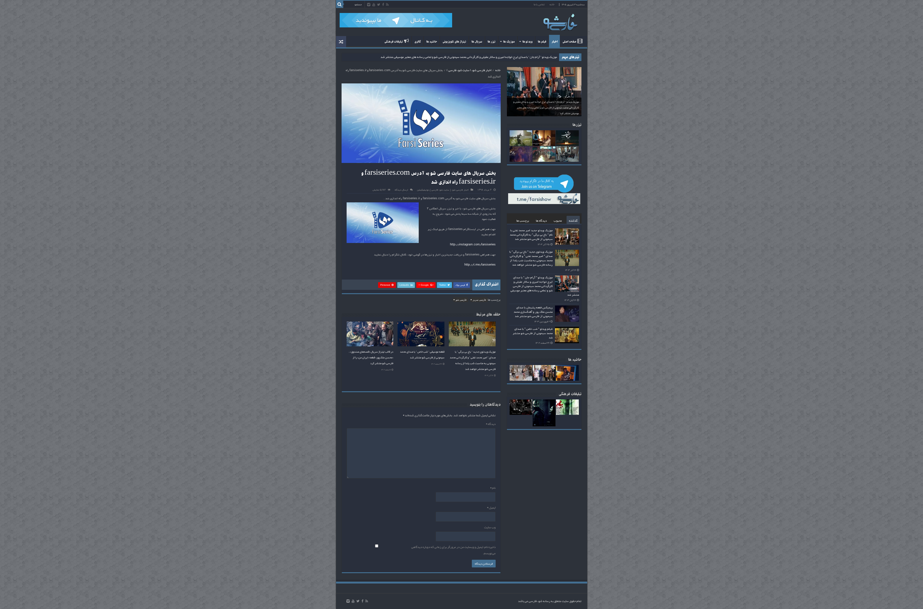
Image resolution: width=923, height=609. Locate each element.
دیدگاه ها (541, 221)
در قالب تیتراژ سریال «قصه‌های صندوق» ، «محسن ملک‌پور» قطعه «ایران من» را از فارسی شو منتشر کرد (371, 357)
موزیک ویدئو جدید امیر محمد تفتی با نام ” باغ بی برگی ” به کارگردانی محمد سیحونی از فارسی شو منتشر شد (531, 235)
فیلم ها (542, 42)
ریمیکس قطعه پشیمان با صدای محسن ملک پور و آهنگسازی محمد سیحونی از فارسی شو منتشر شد (498, 57)
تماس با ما (539, 4)
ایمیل (491, 507)
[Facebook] (383, 5)
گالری (417, 42)
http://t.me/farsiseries (480, 264)
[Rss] (387, 5)
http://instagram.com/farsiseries (473, 244)
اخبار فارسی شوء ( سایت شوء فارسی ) (469, 70)
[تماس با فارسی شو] (594, 70)
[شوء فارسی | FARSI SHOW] (561, 21)
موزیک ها (509, 42)
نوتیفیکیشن (423, 190)
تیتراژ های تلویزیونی (454, 42)
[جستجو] (339, 4)
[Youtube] (374, 5)
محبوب (558, 221)
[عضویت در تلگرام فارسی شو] (396, 21)
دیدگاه (491, 424)
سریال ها (476, 42)
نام (493, 488)
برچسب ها (522, 221)
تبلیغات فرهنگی (393, 42)
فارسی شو (461, 299)
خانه (551, 4)
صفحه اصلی (569, 42)
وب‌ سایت (490, 527)
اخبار (554, 42)
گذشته (573, 221)
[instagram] (369, 5)
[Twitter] (379, 5)
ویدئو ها (527, 42)
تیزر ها (491, 42)
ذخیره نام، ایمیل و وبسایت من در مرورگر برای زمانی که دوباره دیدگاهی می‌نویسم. (453, 550)
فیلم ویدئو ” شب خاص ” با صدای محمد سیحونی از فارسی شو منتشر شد (533, 333)
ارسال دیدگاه (401, 190)
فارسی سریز (479, 299)
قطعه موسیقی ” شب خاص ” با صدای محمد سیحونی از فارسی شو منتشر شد (422, 354)
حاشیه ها (431, 42)
